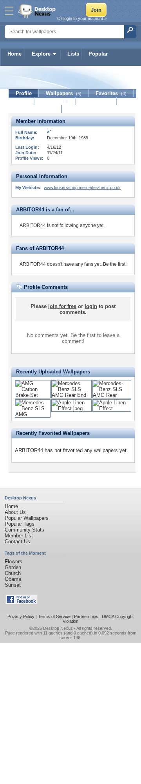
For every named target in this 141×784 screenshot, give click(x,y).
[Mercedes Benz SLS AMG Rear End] (71, 395)
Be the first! (115, 264)
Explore (41, 54)
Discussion (96, 101)
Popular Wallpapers (27, 518)
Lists (73, 54)
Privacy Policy (20, 616)
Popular (98, 54)
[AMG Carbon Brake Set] (33, 395)
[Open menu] (9, 11)
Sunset (13, 585)
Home (14, 54)
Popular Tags (19, 524)
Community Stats (24, 530)
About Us (15, 512)
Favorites (111, 93)
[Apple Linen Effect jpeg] (71, 408)
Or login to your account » (82, 18)
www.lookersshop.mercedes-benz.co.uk (82, 187)
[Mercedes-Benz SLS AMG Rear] (111, 395)
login (91, 306)
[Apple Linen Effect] (111, 408)
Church (13, 573)
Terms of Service (54, 616)
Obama (13, 579)
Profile (24, 93)
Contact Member (35, 109)
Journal (55, 101)
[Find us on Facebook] (21, 603)
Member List (19, 536)
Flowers (13, 561)
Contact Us (17, 541)
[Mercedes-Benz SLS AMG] (33, 414)
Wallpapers (63, 93)
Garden (13, 567)
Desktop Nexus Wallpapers (37, 11)
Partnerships (86, 616)
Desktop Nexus (58, 628)
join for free (62, 306)
